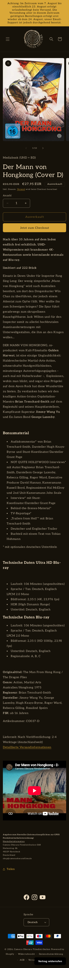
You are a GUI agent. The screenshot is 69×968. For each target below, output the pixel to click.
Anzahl (7, 195)
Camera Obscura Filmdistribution (32, 949)
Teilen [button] (11, 869)
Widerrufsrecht (26, 954)
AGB (22, 960)
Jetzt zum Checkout (34, 228)
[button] (7, 39)
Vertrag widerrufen (50, 961)
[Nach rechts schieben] (43, 148)
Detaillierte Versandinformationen (27, 747)
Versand (21, 189)
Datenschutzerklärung (51, 954)
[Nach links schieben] (26, 148)
